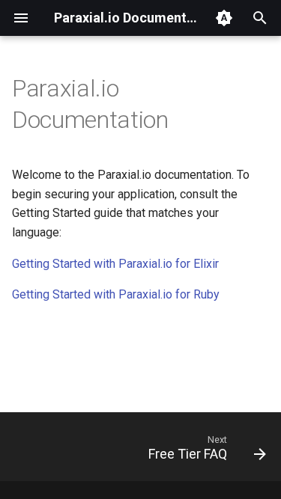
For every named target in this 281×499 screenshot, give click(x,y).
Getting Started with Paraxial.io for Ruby (116, 294)
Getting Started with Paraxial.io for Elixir (115, 264)
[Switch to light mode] (224, 18)
